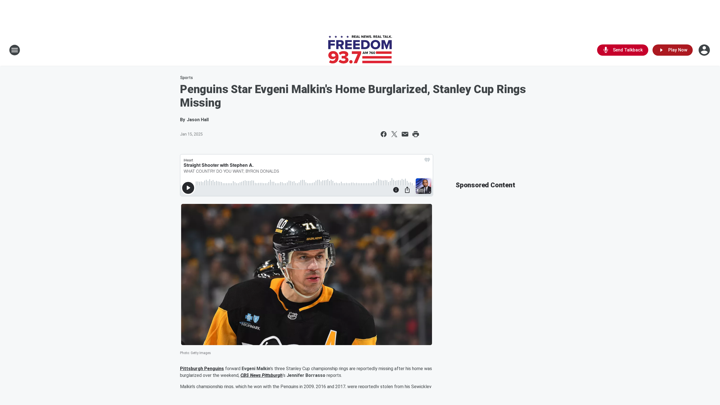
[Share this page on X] (394, 134)
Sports (186, 77)
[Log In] (705, 50)
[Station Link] (360, 50)
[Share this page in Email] (405, 134)
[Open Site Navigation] (14, 50)
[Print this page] (416, 134)
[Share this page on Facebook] (384, 134)
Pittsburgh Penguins (202, 368)
